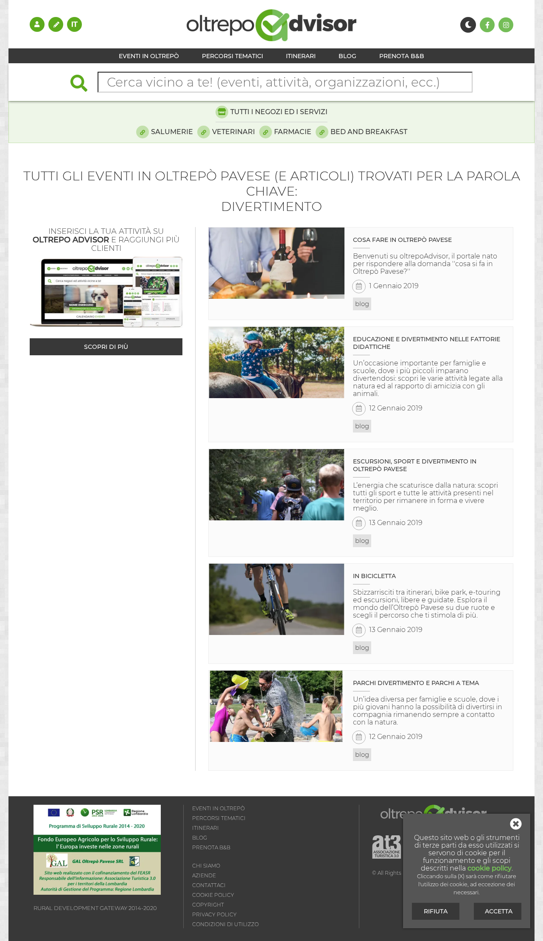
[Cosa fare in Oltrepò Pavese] (276, 263)
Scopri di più (106, 347)
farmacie (292, 132)
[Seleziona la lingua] (74, 24)
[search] (83, 84)
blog (362, 304)
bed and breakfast (368, 132)
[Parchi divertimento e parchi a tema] (276, 706)
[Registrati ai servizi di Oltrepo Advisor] (55, 24)
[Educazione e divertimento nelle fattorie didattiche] (276, 362)
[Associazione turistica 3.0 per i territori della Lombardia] (386, 847)
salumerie (172, 132)
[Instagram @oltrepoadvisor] (505, 25)
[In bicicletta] (276, 599)
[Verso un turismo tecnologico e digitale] (97, 892)
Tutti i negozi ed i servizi (278, 112)
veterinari (233, 132)
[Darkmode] (468, 25)
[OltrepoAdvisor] (271, 39)
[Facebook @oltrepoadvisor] (487, 25)
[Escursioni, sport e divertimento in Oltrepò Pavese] (276, 484)
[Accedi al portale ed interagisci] (37, 24)
